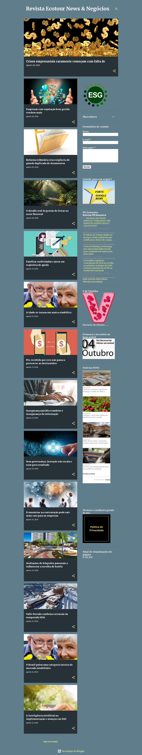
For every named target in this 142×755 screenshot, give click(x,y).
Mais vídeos (101, 279)
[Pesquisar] (116, 9)
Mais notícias (89, 279)
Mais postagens (51, 742)
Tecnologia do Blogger (72, 751)
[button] (114, 71)
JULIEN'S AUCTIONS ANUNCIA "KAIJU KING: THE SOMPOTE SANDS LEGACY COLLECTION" (96, 222)
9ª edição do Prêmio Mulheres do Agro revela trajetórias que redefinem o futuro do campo (97, 237)
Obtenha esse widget (93, 281)
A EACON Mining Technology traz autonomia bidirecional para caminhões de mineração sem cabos (98, 250)
